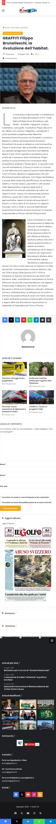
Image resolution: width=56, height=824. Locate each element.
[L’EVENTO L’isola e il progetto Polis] (41, 397)
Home (7, 28)
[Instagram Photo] (10, 646)
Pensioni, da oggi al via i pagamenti (13, 379)
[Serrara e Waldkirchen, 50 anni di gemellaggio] (45, 714)
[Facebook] (5, 320)
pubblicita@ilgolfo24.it (11, 781)
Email (3, 475)
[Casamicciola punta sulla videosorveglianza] (45, 704)
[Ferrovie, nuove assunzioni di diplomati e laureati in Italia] (14, 397)
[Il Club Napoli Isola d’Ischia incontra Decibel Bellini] (10, 714)
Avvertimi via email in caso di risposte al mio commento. (25, 497)
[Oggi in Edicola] (28, 603)
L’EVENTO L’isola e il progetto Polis (38, 407)
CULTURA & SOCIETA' (19, 28)
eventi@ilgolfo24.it (9, 772)
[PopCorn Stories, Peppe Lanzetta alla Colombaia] (28, 714)
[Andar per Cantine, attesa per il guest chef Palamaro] (41, 369)
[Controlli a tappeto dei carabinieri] (10, 725)
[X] (11, 320)
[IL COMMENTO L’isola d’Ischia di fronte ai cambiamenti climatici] (10, 704)
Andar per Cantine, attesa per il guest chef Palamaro (40, 380)
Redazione (10, 54)
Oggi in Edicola (8, 523)
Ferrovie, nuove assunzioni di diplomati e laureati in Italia (14, 409)
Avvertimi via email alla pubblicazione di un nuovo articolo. (27, 502)
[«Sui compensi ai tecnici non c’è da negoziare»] (28, 725)
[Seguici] (52, 640)
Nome (3, 464)
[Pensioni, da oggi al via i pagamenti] (14, 369)
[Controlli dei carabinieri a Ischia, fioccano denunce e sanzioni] (45, 725)
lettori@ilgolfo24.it (9, 763)
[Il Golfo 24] (28, 10)
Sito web (3, 486)
